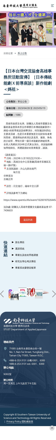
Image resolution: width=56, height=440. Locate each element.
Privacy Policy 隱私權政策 (19, 421)
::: (4, 67)
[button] (2, 293)
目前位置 (8, 53)
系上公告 (22, 53)
